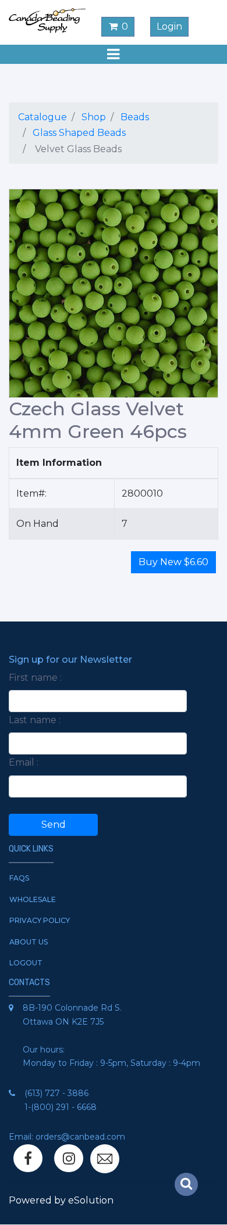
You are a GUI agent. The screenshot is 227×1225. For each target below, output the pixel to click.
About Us (28, 941)
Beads (134, 117)
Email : (23, 762)
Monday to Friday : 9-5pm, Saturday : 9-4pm (111, 1063)
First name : (35, 677)
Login (169, 26)
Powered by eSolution (61, 1200)
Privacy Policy (39, 920)
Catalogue (42, 117)
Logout (25, 962)
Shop (93, 117)
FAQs (19, 878)
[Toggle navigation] (113, 54)
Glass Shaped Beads (79, 132)
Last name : (35, 719)
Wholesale (32, 899)
